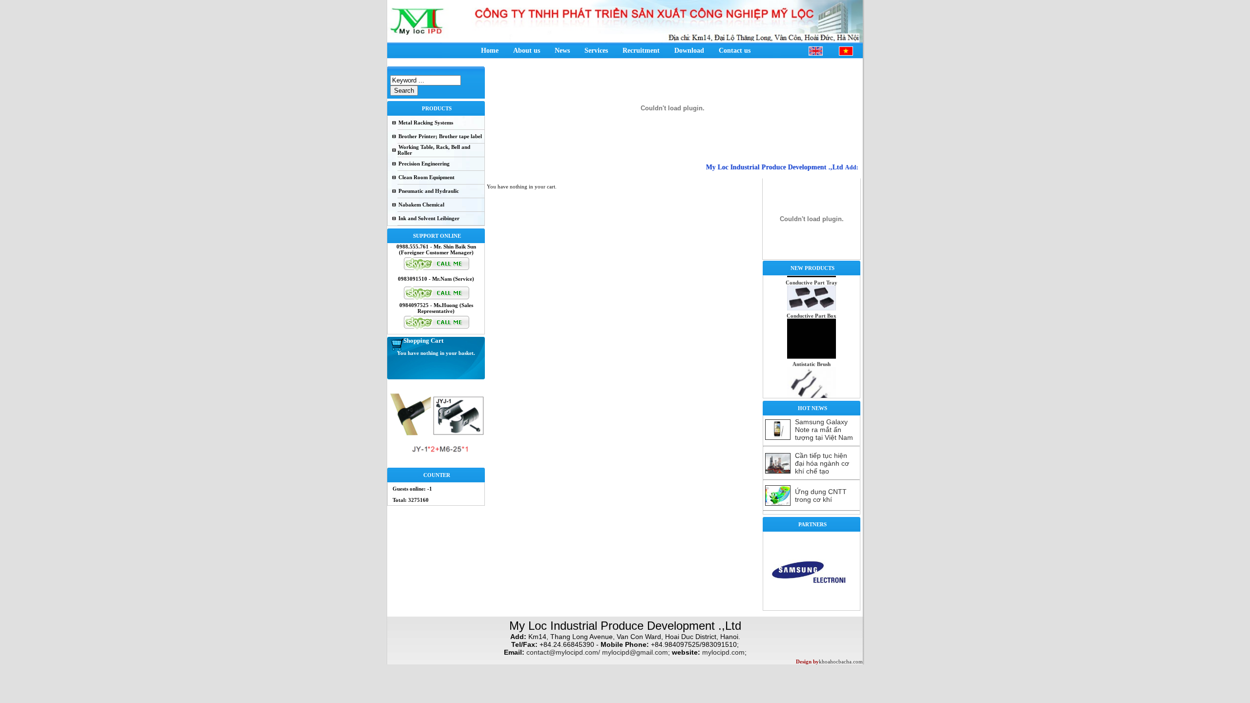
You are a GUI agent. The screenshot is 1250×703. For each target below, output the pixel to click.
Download (689, 50)
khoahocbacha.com (841, 661)
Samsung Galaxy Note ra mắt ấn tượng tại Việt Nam (824, 429)
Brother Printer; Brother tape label (440, 136)
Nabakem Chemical (421, 204)
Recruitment (641, 50)
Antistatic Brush (811, 353)
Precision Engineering (424, 163)
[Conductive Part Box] (811, 346)
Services (596, 50)
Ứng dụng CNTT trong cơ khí (821, 495)
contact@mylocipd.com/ (563, 652)
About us (526, 50)
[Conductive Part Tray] (811, 298)
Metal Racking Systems (425, 122)
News (562, 50)
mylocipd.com (723, 652)
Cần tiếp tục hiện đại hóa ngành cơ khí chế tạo (822, 463)
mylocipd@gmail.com (635, 652)
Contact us (734, 50)
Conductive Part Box (811, 305)
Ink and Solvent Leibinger (428, 218)
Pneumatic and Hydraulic (428, 191)
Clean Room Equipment (426, 177)
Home (490, 50)
